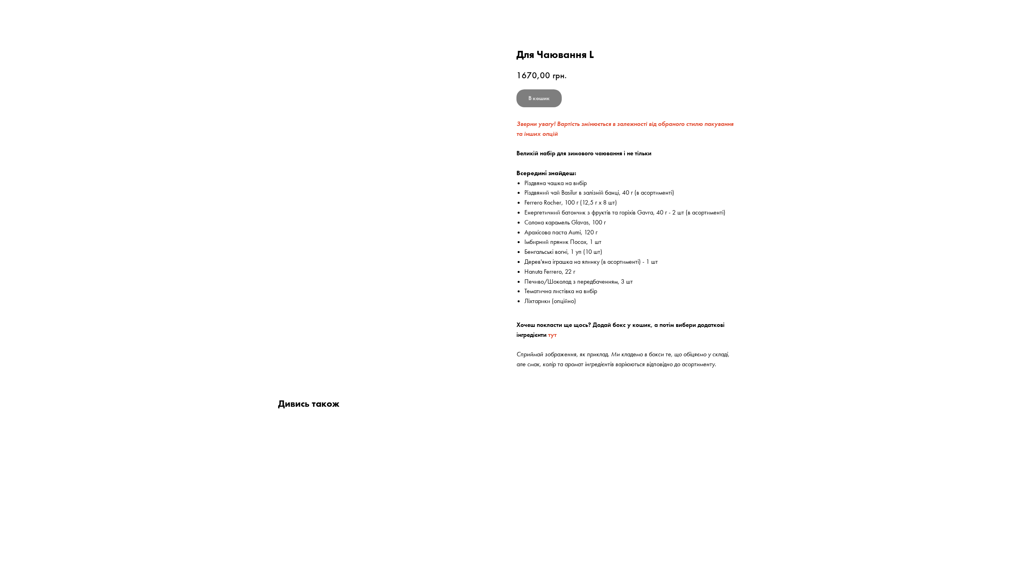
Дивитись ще (32, 12)
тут (552, 334)
